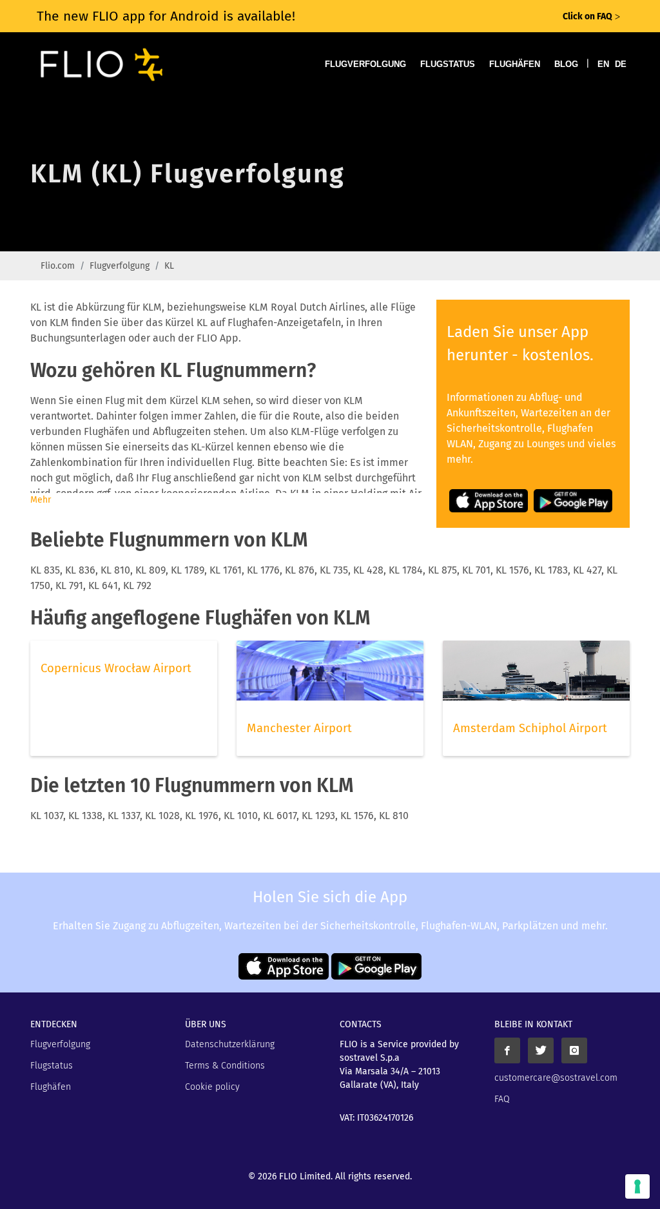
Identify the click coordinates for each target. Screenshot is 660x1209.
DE (620, 64)
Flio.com (58, 265)
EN (603, 64)
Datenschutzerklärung (230, 1044)
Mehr (40, 499)
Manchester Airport (299, 728)
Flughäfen (514, 64)
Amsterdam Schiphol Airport (530, 728)
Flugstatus (447, 64)
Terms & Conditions (225, 1065)
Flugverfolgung (365, 64)
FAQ (502, 1099)
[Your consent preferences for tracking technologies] (637, 1186)
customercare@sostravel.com (555, 1077)
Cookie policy (212, 1086)
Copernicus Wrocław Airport (116, 668)
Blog (566, 64)
